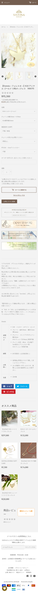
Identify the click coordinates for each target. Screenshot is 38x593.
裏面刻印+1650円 (7, 127)
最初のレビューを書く (26, 512)
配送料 (4, 102)
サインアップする (30, 547)
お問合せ (27, 570)
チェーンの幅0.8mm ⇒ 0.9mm (11, 117)
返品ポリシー (20, 572)
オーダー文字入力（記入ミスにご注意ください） (17, 158)
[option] (9, 76)
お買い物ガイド (9, 572)
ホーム (3, 27)
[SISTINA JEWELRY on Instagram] (31, 576)
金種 (3, 107)
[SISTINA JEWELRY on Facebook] (28, 576)
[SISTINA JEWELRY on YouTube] (34, 576)
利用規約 (28, 572)
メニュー (7, 2)
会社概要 (10, 568)
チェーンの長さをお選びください (12, 137)
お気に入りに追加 (9, 201)
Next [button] (35, 77)
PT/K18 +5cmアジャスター (10, 148)
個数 (3, 168)
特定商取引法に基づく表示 (15, 570)
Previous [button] (3, 77)
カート (34, 2)
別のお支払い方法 (19, 195)
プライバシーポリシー (21, 568)
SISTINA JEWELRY (13, 582)
